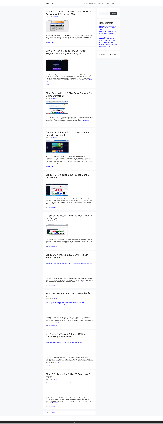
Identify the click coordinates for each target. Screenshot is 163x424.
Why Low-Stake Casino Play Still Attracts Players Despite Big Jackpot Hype (67, 52)
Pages (112, 3)
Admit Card (101, 3)
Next (54, 412)
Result (107, 3)
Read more (82, 39)
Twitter (103, 54)
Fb (108, 54)
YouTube (113, 54)
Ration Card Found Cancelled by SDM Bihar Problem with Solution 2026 (68, 13)
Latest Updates (92, 3)
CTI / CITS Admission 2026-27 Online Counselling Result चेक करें (65, 335)
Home (85, 3)
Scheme (49, 123)
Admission (49, 207)
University (54, 207)
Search (101, 11)
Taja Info (49, 3)
